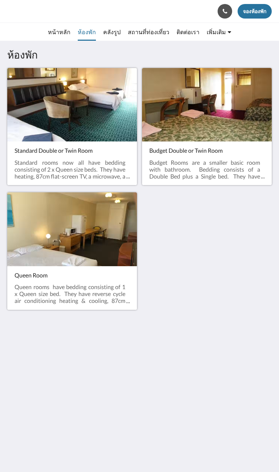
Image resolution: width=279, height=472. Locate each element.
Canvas (156, 448)
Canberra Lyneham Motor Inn (53, 11)
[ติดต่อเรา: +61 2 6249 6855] (225, 11)
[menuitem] (59, 32)
